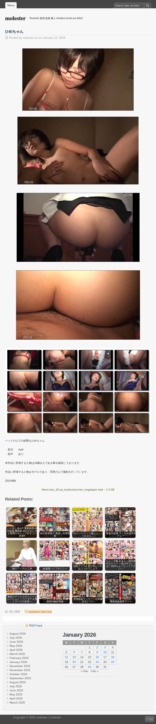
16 (97, 657)
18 (112, 657)
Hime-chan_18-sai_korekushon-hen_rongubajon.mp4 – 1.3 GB (78, 489)
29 (89, 666)
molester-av (30, 37)
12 (66, 657)
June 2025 (16, 690)
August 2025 (18, 682)
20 (74, 662)
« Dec (84, 671)
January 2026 (18, 662)
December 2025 (20, 666)
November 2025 (20, 670)
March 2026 (17, 654)
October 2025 (18, 674)
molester (15, 18)
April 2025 (16, 698)
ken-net (46, 611)
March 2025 (17, 702)
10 (105, 652)
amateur (34, 611)
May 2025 (16, 694)
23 (97, 662)
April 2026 (16, 649)
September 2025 (20, 678)
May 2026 (16, 645)
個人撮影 (15, 611)
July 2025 (16, 686)
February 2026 (19, 658)
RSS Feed (35, 625)
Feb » (94, 671)
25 (112, 662)
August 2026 (18, 633)
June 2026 (16, 641)
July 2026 (16, 637)
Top (150, 719)
